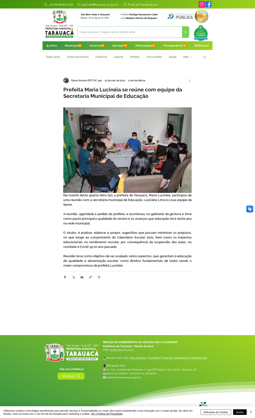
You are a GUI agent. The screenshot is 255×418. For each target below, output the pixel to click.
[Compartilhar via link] (90, 277)
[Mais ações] (190, 80)
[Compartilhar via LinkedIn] (82, 277)
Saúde (172, 56)
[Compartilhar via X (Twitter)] (73, 277)
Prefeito (134, 56)
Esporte (118, 56)
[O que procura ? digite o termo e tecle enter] (185, 32)
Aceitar (240, 412)
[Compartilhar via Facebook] (65, 277)
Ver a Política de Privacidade (106, 413)
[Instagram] (202, 4)
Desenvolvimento (77, 56)
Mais (186, 56)
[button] (73, 45)
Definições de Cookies (216, 412)
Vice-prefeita (154, 56)
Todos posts (53, 56)
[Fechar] (251, 412)
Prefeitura (101, 56)
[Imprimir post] (99, 277)
